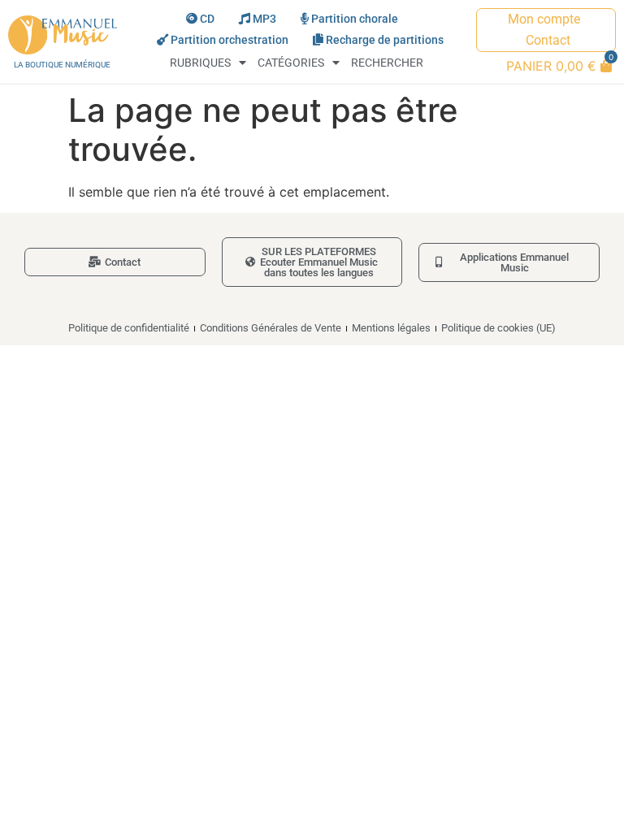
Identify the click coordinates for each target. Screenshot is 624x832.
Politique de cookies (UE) (498, 328)
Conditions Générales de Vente (270, 328)
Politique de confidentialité (128, 328)
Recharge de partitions (385, 40)
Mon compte (544, 19)
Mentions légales (391, 328)
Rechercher (387, 63)
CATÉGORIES (291, 63)
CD (207, 19)
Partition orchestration (229, 40)
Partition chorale (354, 19)
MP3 (264, 19)
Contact (548, 40)
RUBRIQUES (200, 63)
